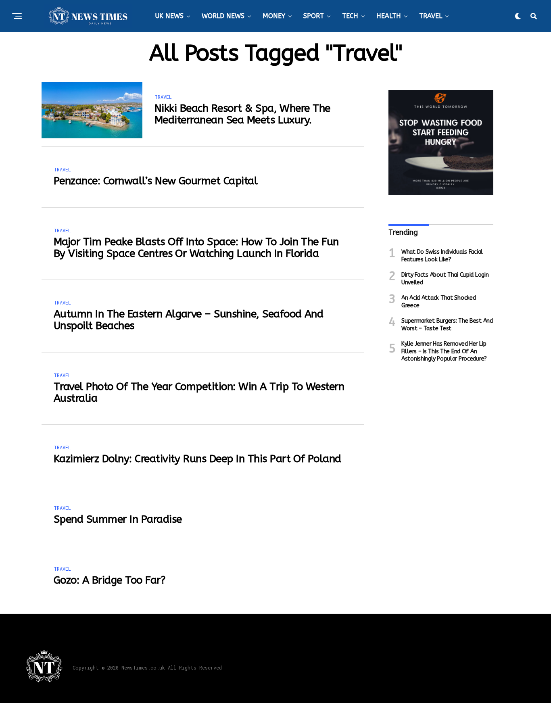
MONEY (274, 16)
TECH (350, 16)
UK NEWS (169, 16)
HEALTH (388, 16)
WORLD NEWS (223, 16)
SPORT (313, 16)
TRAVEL (430, 16)
